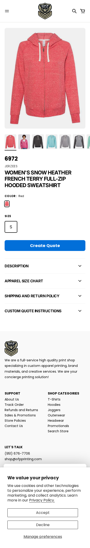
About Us (12, 399)
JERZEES (11, 166)
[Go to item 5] (65, 141)
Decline (43, 524)
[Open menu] (7, 11)
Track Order (14, 404)
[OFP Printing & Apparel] (45, 11)
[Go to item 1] (10, 141)
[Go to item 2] (24, 141)
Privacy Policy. (42, 500)
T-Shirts (54, 399)
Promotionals (58, 426)
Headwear (56, 420)
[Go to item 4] (51, 141)
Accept (43, 512)
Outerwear (56, 415)
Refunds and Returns (21, 410)
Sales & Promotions (20, 415)
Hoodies (54, 404)
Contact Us (14, 426)
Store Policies (15, 420)
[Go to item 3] (38, 141)
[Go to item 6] (79, 141)
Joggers (54, 410)
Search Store (58, 431)
